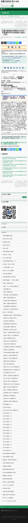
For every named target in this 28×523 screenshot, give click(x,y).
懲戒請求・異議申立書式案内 (10, 459)
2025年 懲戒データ (7, 413)
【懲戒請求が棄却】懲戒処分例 (10, 401)
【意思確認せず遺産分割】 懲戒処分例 (12, 346)
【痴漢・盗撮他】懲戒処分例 (10, 303)
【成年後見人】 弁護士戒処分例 (10, 309)
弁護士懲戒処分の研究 (8, 456)
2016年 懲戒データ (7, 439)
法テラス (20, 109)
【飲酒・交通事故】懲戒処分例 (10, 389)
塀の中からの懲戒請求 (8, 497)
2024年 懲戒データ (7, 416)
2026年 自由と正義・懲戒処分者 (10, 410)
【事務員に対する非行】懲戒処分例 (11, 384)
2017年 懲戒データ (7, 436)
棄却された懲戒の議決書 (8, 482)
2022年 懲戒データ (7, 421)
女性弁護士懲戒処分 (7, 273)
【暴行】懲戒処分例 (7, 292)
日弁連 (16, 129)
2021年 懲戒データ (7, 424)
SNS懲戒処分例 (7, 289)
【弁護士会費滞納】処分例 (9, 338)
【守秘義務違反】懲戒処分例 (10, 306)
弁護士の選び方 (6, 245)
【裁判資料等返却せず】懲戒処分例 (11, 369)
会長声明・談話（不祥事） (9, 264)
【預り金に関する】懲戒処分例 (10, 378)
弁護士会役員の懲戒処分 (8, 491)
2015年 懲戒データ (7, 441)
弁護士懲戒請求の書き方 (8, 463)
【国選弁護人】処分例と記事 (10, 329)
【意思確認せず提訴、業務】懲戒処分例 (12, 315)
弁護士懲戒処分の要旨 (8, 251)
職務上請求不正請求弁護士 (9, 494)
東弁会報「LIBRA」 (7, 254)
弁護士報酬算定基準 (7, 235)
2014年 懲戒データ (7, 444)
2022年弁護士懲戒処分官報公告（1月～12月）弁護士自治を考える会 (13, 143)
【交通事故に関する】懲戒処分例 (11, 392)
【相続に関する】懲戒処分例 (10, 341)
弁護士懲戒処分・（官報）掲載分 (11, 280)
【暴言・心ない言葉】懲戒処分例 (11, 286)
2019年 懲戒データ (7, 430)
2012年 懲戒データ (7, 450)
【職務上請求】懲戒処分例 (9, 361)
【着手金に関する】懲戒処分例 (10, 381)
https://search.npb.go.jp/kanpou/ (9, 62)
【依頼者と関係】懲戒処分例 (10, 300)
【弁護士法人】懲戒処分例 (9, 398)
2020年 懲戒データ (7, 427)
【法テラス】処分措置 (8, 485)
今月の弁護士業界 (7, 257)
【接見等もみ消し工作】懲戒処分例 (11, 366)
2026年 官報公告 (7, 407)
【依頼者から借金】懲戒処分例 (10, 355)
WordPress (9, 517)
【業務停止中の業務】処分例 (10, 318)
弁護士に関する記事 (7, 238)
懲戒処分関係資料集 (7, 478)
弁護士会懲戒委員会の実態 (9, 472)
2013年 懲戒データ (7, 447)
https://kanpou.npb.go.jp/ (8, 59)
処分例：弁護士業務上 (8, 312)
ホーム (3, 506)
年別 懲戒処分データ (8, 404)
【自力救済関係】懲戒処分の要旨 (11, 352)
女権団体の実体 (6, 242)
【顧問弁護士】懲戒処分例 (9, 395)
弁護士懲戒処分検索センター (10, 261)
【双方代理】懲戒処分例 (8, 364)
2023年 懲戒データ (7, 418)
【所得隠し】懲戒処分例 (8, 349)
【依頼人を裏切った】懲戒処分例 (11, 335)
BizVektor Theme (16, 517)
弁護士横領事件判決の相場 (9, 276)
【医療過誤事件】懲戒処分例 (10, 323)
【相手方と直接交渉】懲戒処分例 (11, 375)
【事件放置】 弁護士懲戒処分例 (10, 294)
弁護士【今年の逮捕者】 (8, 270)
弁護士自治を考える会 (10, 1)
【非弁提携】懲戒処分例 (8, 321)
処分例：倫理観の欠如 (8, 283)
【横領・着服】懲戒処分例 (9, 297)
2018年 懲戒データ (7, 433)
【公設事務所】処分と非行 (9, 372)
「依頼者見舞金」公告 (8, 267)
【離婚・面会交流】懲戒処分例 (10, 387)
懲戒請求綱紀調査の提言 (8, 469)
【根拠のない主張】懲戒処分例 (10, 358)
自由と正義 (5, 248)
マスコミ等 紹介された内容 (9, 501)
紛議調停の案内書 (7, 466)
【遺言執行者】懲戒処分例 (9, 344)
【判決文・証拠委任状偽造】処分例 (11, 332)
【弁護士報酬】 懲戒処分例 (9, 326)
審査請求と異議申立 (7, 475)
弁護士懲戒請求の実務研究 (9, 453)
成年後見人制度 (6, 488)
